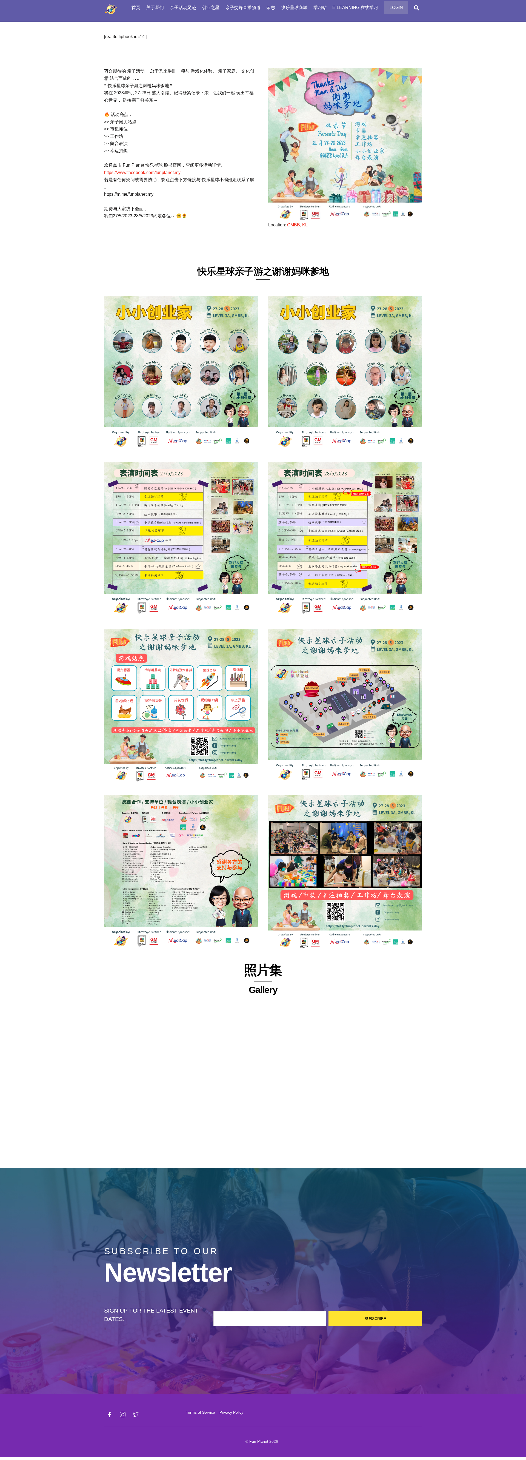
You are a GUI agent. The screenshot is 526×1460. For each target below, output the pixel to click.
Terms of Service (200, 1412)
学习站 (320, 7)
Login (396, 7)
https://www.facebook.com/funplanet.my (142, 172)
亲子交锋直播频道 (243, 7)
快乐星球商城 (294, 7)
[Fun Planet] (111, 13)
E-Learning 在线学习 (355, 7)
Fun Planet (258, 1441)
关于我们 (155, 7)
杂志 (270, 7)
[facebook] (109, 1414)
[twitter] (135, 1414)
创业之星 (210, 7)
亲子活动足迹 (183, 7)
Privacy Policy (231, 1412)
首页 (136, 7)
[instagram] (122, 1414)
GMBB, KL (297, 225)
